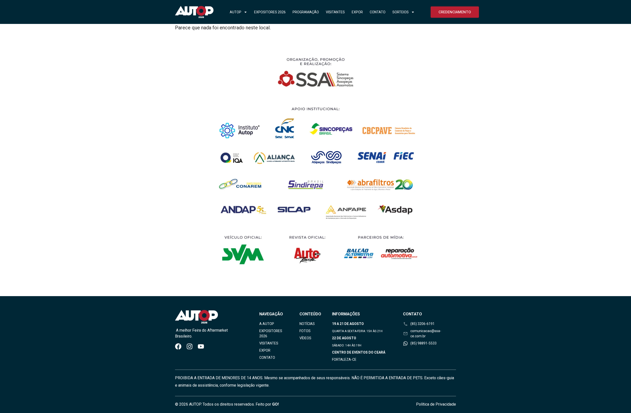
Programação (306, 12)
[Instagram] (189, 346)
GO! (275, 404)
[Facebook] (178, 346)
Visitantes (335, 12)
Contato (378, 12)
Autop (235, 12)
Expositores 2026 (270, 12)
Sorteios (400, 12)
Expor (357, 12)
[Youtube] (201, 346)
